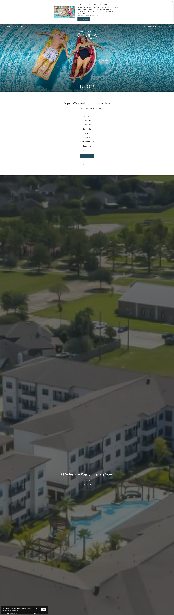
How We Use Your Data (12, 613)
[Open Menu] (170, 26)
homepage (98, 108)
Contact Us (36, 613)
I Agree (43, 609)
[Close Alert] (172, 2)
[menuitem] (87, 116)
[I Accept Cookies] (47, 608)
